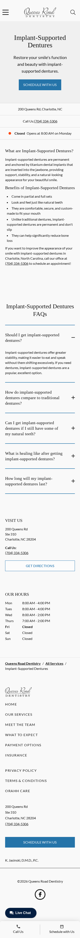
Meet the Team (20, 725)
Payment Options (23, 745)
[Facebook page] (40, 894)
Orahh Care (17, 791)
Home (11, 704)
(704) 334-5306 (45, 121)
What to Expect (21, 735)
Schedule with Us (40, 85)
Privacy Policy (21, 770)
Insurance (16, 755)
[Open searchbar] (73, 12)
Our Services (18, 714)
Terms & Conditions (26, 781)
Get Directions (40, 566)
